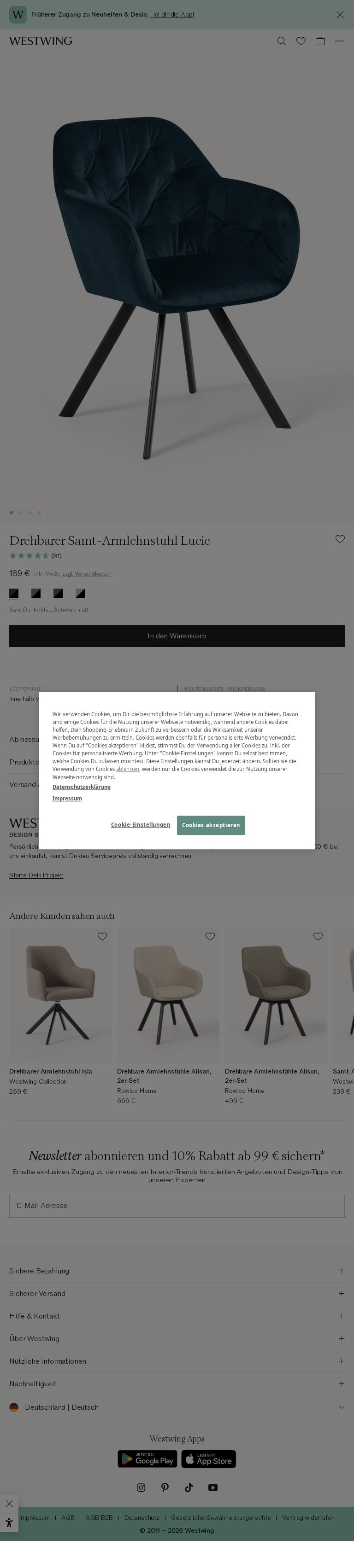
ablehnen (127, 769)
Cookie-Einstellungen (140, 824)
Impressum (67, 798)
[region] (177, 770)
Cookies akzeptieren (211, 825)
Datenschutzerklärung (82, 786)
